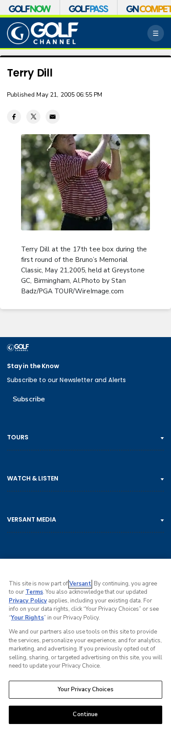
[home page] (42, 33)
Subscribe (29, 399)
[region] (85, 645)
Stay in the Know (33, 366)
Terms (34, 592)
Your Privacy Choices (85, 689)
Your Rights (27, 618)
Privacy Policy (28, 601)
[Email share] (53, 117)
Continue (85, 714)
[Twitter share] (33, 117)
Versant (80, 584)
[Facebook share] (14, 117)
